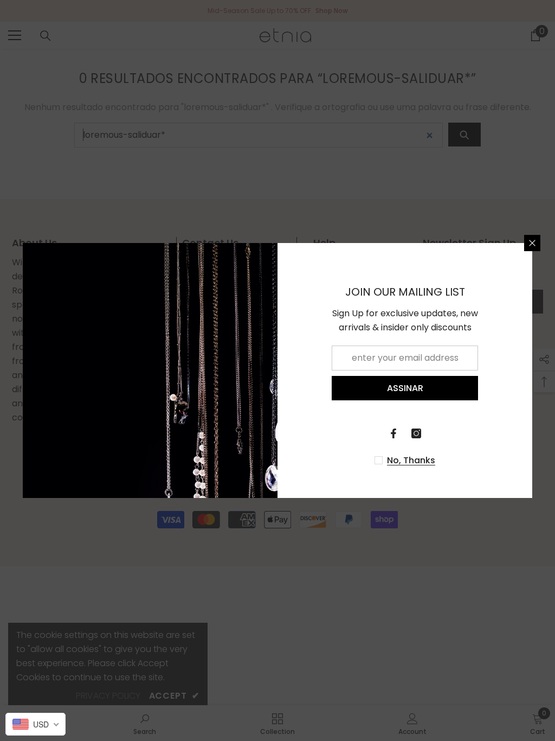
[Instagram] (416, 433)
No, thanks (411, 461)
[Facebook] (393, 433)
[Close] (532, 243)
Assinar (405, 388)
